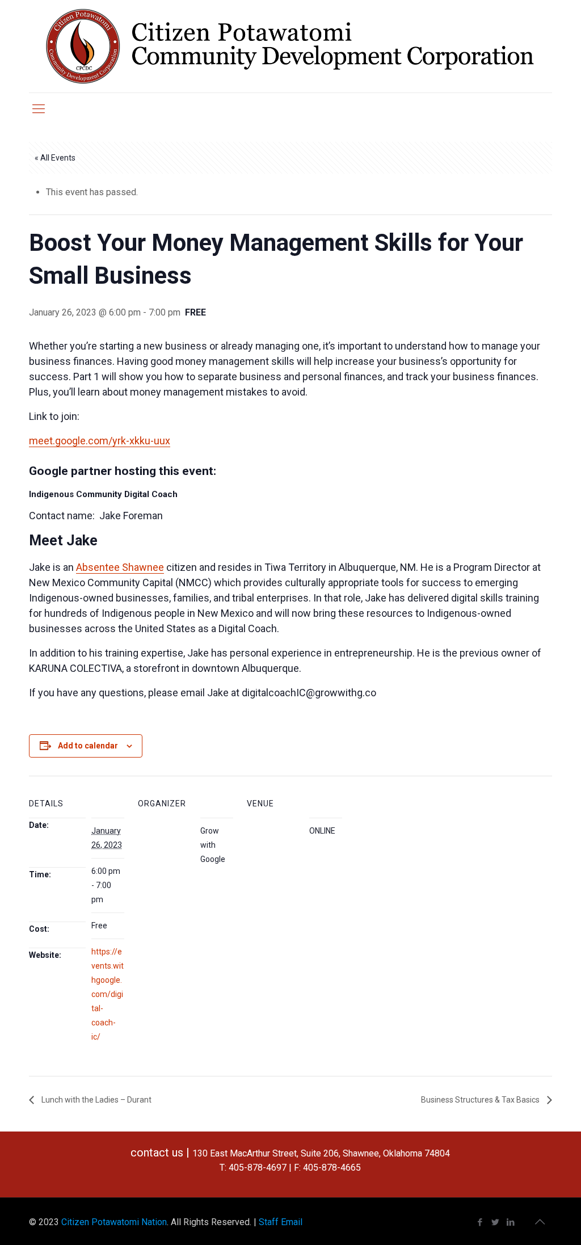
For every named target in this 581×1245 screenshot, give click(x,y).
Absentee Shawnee (120, 567)
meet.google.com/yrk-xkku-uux (99, 441)
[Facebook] (480, 1222)
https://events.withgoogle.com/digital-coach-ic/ (107, 994)
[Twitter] (496, 1222)
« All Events (55, 157)
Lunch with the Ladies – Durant (95, 1099)
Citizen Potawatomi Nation (114, 1222)
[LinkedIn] (511, 1222)
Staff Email (280, 1222)
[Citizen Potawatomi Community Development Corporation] (290, 46)
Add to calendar (88, 745)
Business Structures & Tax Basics (481, 1099)
